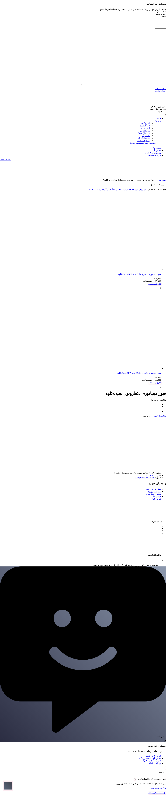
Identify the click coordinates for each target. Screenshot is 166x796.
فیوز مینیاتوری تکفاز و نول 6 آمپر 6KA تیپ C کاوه (139, 274)
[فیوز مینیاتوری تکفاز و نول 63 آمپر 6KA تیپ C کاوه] (122, 368)
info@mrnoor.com (145, 478)
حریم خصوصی (154, 155)
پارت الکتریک (144, 126)
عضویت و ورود (154, 491)
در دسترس (93, 189)
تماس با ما (156, 150)
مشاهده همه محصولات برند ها (143, 143)
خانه (159, 118)
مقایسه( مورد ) (158, 416)
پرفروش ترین (140, 189)
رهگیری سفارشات (153, 153)
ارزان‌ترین (110, 189)
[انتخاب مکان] (160, 12)
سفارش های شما (153, 489)
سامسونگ (146, 136)
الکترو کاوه (145, 123)
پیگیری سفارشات (153, 494)
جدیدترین (119, 189)
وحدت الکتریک (144, 138)
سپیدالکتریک (145, 131)
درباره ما (157, 148)
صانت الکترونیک (143, 133)
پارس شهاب (145, 128)
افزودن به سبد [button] (154, 284)
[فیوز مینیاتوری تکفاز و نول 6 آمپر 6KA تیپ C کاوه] (122, 270)
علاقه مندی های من (157, 788)
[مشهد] (160, 16)
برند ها (158, 121)
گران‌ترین (102, 189)
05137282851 (149, 475)
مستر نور (162, 180)
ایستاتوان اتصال (143, 140)
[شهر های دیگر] (160, 14)
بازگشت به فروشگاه (157, 793)
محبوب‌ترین (129, 189)
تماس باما (156, 499)
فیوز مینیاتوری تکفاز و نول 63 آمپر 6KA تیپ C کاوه (139, 373)
